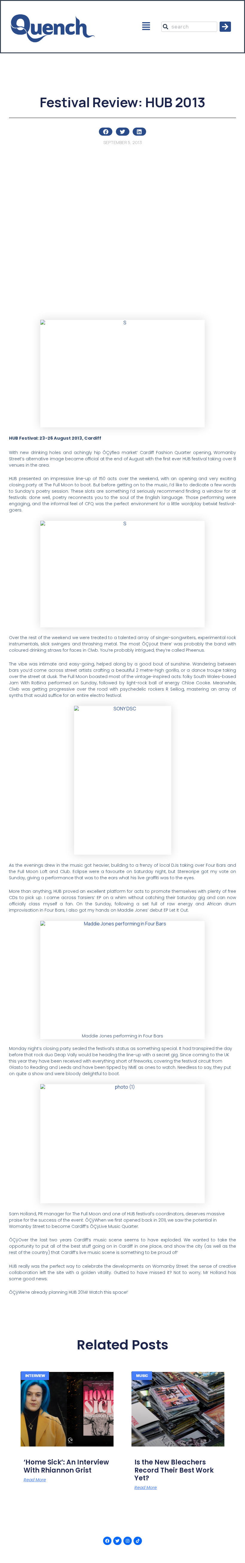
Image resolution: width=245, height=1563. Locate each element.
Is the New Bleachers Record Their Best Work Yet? (174, 1470)
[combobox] (189, 27)
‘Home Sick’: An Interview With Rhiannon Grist (66, 1466)
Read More (35, 1480)
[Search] (225, 27)
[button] (146, 27)
